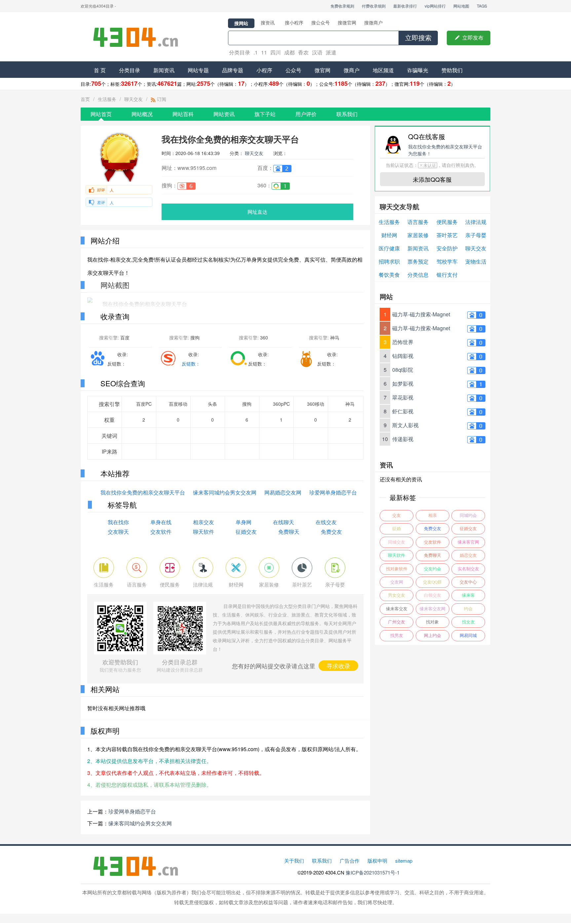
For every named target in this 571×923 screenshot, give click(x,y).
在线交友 (326, 522)
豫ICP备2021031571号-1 (373, 872)
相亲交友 (203, 522)
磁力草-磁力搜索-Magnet (421, 314)
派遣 (331, 52)
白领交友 (432, 595)
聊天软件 (203, 531)
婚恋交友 (468, 555)
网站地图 (461, 6)
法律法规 (475, 222)
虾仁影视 (402, 411)
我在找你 (118, 522)
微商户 (352, 70)
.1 (255, 52)
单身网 (243, 522)
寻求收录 (338, 665)
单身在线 (160, 522)
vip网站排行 (435, 6)
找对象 (432, 622)
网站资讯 (224, 114)
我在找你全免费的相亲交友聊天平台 (142, 492)
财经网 (389, 235)
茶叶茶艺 (447, 235)
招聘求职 (389, 261)
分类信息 (418, 274)
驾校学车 (447, 261)
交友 (396, 515)
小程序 (264, 70)
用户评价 (306, 114)
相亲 (432, 515)
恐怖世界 (402, 342)
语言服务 (418, 222)
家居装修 (418, 235)
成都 (289, 52)
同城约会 (468, 515)
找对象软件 (396, 568)
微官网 (322, 70)
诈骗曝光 (417, 70)
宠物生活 (475, 261)
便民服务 (447, 222)
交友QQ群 (432, 582)
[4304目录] (138, 36)
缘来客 (468, 595)
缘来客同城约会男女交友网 (224, 492)
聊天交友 (133, 99)
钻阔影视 (402, 356)
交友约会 (432, 568)
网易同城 (468, 635)
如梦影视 (402, 383)
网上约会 (432, 635)
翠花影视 (402, 397)
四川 (275, 52)
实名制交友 (468, 568)
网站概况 (142, 114)
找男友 (396, 635)
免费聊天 (288, 531)
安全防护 (447, 248)
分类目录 (239, 52)
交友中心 (468, 582)
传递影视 (402, 439)
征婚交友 (246, 531)
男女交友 (396, 595)
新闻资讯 (163, 70)
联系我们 (347, 114)
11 (264, 52)
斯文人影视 (405, 425)
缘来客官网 (468, 542)
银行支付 (447, 274)
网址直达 (257, 211)
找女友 (468, 622)
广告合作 (350, 860)
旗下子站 (265, 114)
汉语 (317, 52)
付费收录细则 (374, 6)
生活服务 (107, 99)
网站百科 (183, 114)
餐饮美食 (389, 274)
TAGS (482, 6)
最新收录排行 (405, 6)
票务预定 (418, 261)
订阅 (161, 99)
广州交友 (396, 622)
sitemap (403, 860)
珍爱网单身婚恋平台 (333, 492)
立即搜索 (418, 38)
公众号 (293, 70)
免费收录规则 (342, 6)
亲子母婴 (475, 235)
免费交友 (331, 531)
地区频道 (383, 70)
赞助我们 (452, 70)
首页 (85, 99)
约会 (468, 608)
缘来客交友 (396, 608)
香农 (303, 52)
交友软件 (160, 531)
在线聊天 (283, 522)
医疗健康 (389, 248)
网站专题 (198, 70)
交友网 (396, 582)
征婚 (396, 528)
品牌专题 (232, 70)
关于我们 (294, 860)
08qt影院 (402, 369)
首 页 (100, 70)
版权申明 (377, 860)
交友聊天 (118, 531)
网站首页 (101, 114)
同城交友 (396, 542)
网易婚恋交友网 (282, 492)
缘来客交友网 (432, 608)
